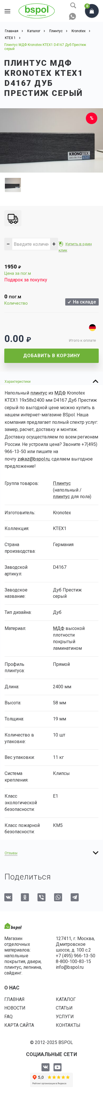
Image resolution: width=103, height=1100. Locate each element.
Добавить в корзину (51, 355)
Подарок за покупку (25, 280)
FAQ (8, 1016)
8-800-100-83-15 (73, 961)
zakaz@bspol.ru (33, 459)
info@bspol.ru (70, 967)
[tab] (51, 381)
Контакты (68, 1025)
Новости (14, 1008)
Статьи (64, 1008)
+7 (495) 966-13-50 (75, 955)
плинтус (38, 393)
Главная (14, 999)
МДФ (60, 393)
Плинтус (62, 483)
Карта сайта (19, 1025)
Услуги (65, 1016)
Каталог (66, 999)
